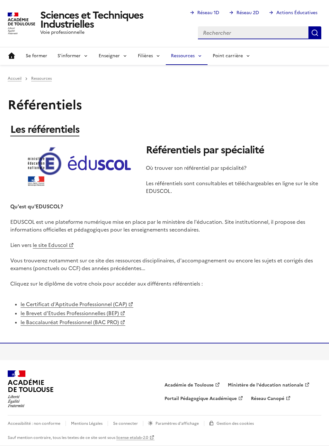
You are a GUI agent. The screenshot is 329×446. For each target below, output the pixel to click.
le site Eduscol (50, 245)
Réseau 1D (208, 12)
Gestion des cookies (235, 423)
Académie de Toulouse (189, 385)
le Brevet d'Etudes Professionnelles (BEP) (70, 313)
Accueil (12, 56)
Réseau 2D (247, 12)
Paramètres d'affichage (177, 423)
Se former (36, 55)
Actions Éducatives (296, 12)
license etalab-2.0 (132, 438)
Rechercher (314, 32)
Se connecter (125, 423)
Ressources (41, 78)
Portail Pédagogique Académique (200, 398)
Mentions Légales (86, 423)
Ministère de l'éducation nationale (265, 385)
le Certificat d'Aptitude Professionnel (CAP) (74, 304)
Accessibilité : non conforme (34, 423)
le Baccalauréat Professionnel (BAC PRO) (70, 322)
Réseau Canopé (267, 398)
